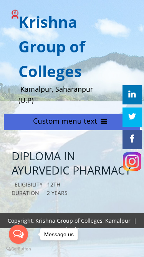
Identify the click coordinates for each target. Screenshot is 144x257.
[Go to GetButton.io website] (18, 249)
